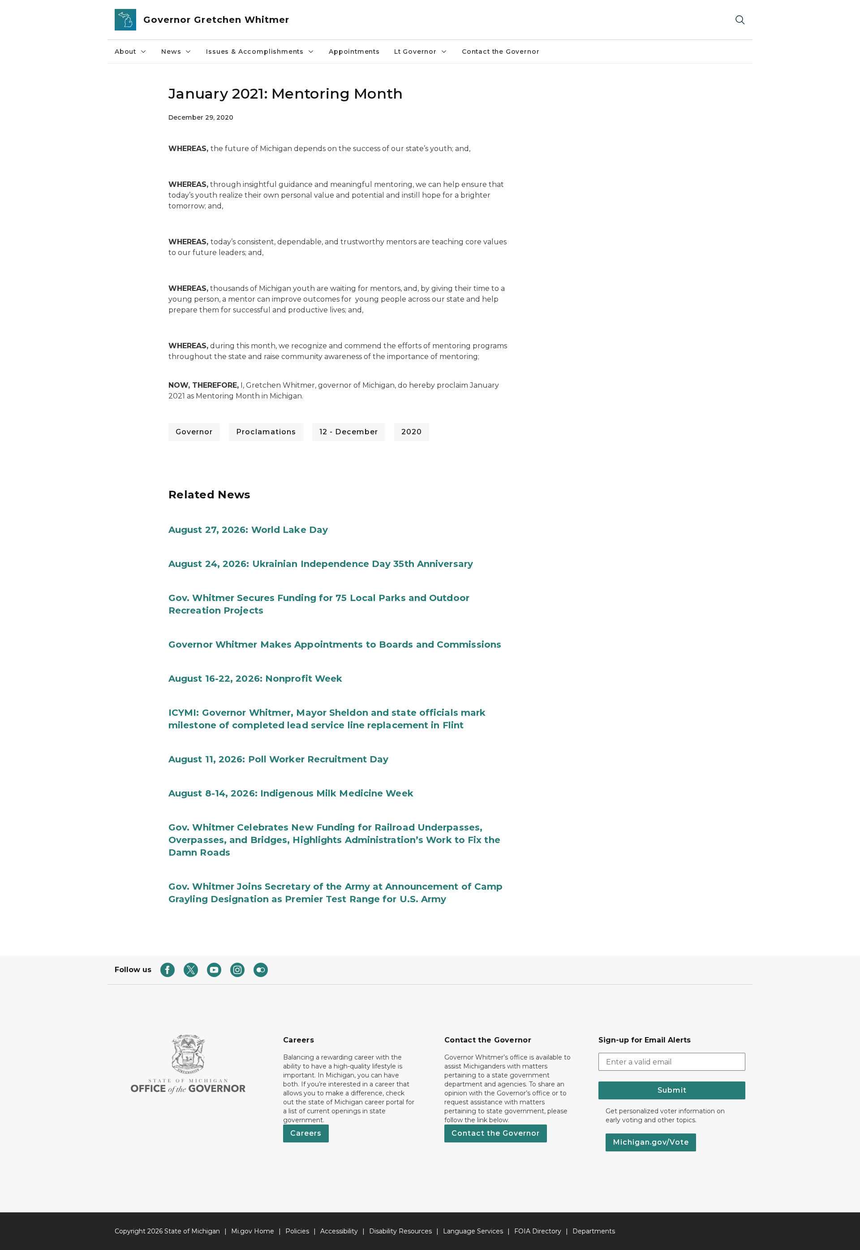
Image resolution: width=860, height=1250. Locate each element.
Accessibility (339, 1231)
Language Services (473, 1231)
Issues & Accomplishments (255, 52)
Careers (306, 1133)
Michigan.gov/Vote (651, 1142)
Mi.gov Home (252, 1231)
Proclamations (266, 432)
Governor (194, 432)
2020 (411, 432)
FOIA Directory (537, 1231)
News (171, 52)
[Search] (740, 20)
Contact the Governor (500, 52)
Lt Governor (415, 52)
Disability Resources (400, 1231)
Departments (593, 1231)
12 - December (348, 432)
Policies (297, 1231)
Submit (672, 1090)
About (125, 52)
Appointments (354, 52)
